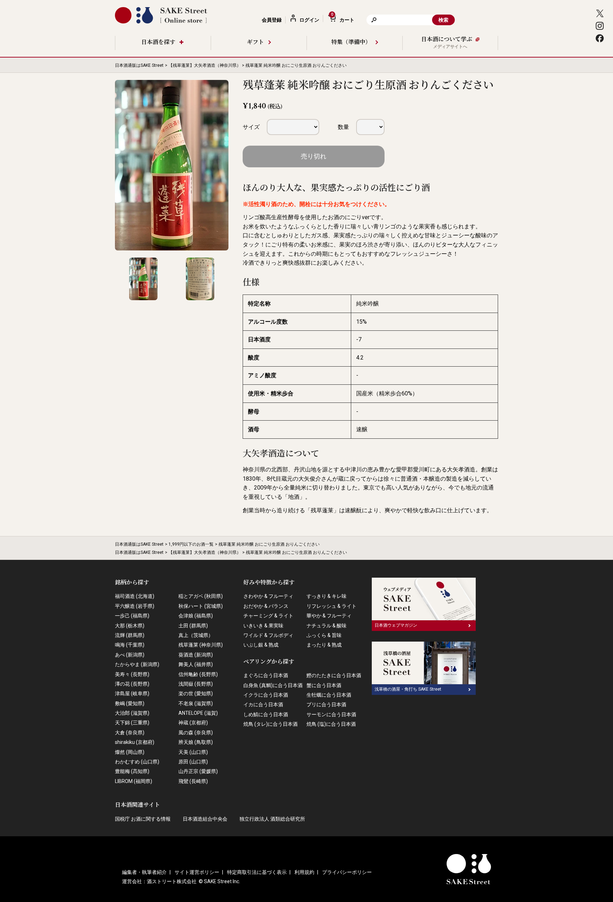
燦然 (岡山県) (129, 752)
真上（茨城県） (195, 635)
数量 (343, 127)
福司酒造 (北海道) (134, 596)
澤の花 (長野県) (132, 684)
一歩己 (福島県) (132, 616)
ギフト (255, 42)
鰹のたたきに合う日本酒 (333, 675)
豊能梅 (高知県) (132, 771)
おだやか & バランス (265, 606)
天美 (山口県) (193, 752)
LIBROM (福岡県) (133, 781)
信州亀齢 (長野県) (198, 674)
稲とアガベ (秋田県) (200, 596)
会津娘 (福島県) (195, 616)
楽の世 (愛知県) (195, 693)
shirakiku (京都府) (134, 742)
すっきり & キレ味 (326, 596)
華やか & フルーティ (329, 616)
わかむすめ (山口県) (137, 762)
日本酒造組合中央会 (205, 819)
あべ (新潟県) (129, 655)
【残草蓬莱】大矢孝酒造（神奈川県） (205, 65)
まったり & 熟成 (324, 645)
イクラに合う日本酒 (265, 695)
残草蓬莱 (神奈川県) (200, 645)
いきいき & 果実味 (263, 625)
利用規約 (304, 872)
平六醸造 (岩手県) (134, 606)
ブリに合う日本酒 (326, 704)
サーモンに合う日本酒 (331, 714)
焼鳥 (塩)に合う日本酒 (331, 724)
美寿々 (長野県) (132, 674)
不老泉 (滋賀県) (195, 703)
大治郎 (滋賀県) (132, 713)
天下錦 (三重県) (132, 722)
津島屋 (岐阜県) (132, 693)
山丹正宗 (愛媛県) (198, 771)
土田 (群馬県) (193, 625)
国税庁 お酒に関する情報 (143, 819)
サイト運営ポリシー (197, 872)
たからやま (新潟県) (137, 664)
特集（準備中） (351, 42)
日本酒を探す (158, 42)
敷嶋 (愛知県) (129, 703)
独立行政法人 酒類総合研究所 (272, 819)
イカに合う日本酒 (263, 704)
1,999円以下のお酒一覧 (191, 544)
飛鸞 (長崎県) (193, 781)
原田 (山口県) (193, 762)
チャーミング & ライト (268, 616)
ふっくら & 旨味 (324, 635)
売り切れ (313, 156)
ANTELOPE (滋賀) (198, 713)
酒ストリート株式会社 (172, 881)
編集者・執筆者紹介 (144, 872)
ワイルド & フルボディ (268, 635)
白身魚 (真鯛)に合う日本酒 (273, 685)
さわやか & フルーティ (268, 596)
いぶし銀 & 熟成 (260, 645)
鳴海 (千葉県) (129, 645)
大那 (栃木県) (129, 625)
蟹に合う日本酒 (323, 685)
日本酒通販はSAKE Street (139, 65)
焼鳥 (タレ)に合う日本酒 (270, 724)
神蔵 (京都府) (193, 722)
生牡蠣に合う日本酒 (328, 695)
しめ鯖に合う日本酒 (265, 714)
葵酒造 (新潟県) (195, 655)
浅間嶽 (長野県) (195, 684)
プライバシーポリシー (347, 872)
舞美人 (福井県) (195, 664)
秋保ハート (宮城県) (200, 606)
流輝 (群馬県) (129, 635)
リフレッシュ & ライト (331, 606)
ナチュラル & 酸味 (326, 625)
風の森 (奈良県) (195, 732)
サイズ (251, 127)
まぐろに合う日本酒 (265, 675)
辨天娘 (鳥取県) (195, 742)
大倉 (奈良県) (129, 732)
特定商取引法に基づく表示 (257, 872)
